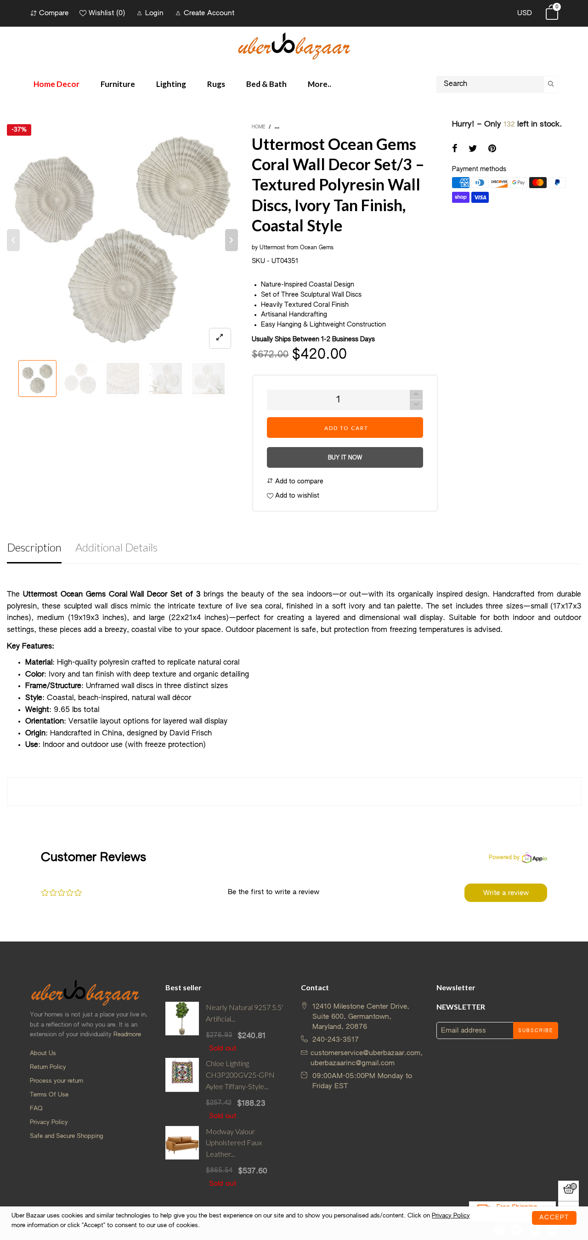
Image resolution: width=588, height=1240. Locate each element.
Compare (53, 13)
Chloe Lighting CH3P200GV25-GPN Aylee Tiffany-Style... (240, 1075)
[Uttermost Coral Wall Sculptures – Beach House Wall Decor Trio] (123, 378)
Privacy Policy (49, 1122)
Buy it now (345, 458)
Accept (554, 1218)
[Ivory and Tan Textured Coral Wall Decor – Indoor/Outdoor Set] (80, 378)
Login (154, 13)
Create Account (209, 13)
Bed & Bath (266, 84)
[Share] (455, 149)
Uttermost (272, 248)
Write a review (506, 893)
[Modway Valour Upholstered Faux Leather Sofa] (182, 1157)
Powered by (504, 858)
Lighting (171, 84)
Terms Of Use (49, 1095)
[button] (13, 240)
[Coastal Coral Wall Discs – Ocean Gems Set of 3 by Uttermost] (122, 240)
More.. (319, 84)
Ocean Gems (317, 248)
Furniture (118, 84)
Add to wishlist (296, 496)
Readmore (127, 1035)
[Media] (220, 338)
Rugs (216, 84)
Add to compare (298, 481)
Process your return (56, 1081)
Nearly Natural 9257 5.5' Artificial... (244, 1013)
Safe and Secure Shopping (66, 1136)
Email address (463, 1030)
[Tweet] (473, 149)
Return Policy (48, 1067)
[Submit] (551, 84)
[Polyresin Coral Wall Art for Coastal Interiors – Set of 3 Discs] (166, 378)
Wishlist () (107, 13)
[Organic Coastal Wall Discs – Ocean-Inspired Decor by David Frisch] (208, 378)
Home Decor (56, 84)
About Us (43, 1053)
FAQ (36, 1109)
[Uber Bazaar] (294, 45)
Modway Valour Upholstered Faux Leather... (234, 1143)
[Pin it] (492, 149)
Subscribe (535, 1030)
